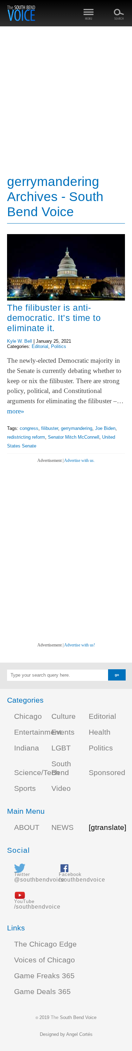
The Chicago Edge (45, 944)
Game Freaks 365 (44, 976)
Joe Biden (105, 428)
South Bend (61, 768)
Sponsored (107, 772)
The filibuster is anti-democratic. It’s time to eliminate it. (54, 318)
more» (15, 411)
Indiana (26, 748)
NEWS (62, 827)
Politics (58, 346)
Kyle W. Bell (19, 341)
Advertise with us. (79, 460)
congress (29, 428)
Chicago (28, 716)
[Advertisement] (66, 101)
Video (61, 788)
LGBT (61, 748)
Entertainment (37, 732)
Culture (63, 716)
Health (100, 732)
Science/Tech (36, 772)
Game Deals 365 (42, 991)
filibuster (49, 428)
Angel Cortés (79, 1034)
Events (63, 732)
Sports (25, 788)
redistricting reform (26, 437)
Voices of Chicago (44, 960)
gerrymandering (76, 428)
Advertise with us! (79, 645)
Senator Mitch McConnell (73, 437)
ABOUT (26, 827)
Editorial (40, 346)
